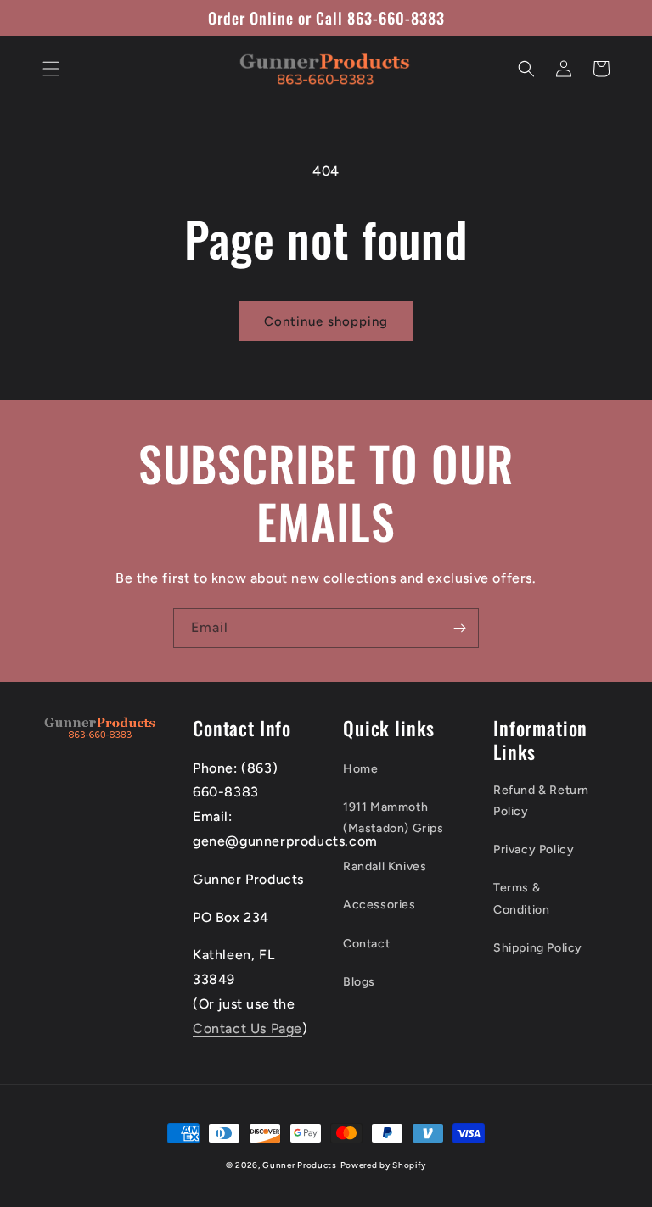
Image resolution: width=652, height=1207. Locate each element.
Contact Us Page (247, 1028)
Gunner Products (299, 1165)
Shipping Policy (537, 948)
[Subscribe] (459, 628)
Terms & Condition (521, 898)
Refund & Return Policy (541, 801)
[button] (51, 68)
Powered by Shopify (383, 1165)
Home (360, 769)
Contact (366, 943)
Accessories (379, 904)
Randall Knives (384, 866)
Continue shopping (326, 321)
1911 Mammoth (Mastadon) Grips (393, 817)
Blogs (359, 982)
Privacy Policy (533, 849)
